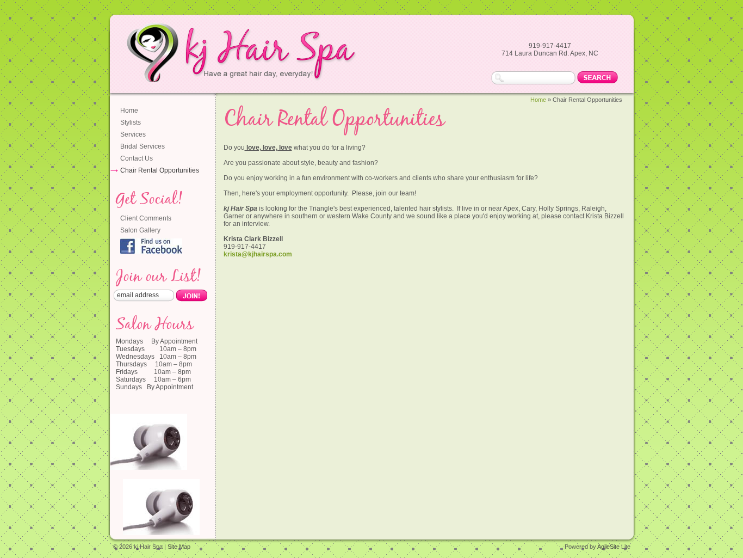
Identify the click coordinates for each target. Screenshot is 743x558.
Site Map (179, 546)
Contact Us (136, 158)
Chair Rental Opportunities (159, 170)
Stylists (130, 122)
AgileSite (608, 546)
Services (133, 134)
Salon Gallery (140, 230)
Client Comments (145, 218)
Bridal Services (142, 146)
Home (129, 110)
